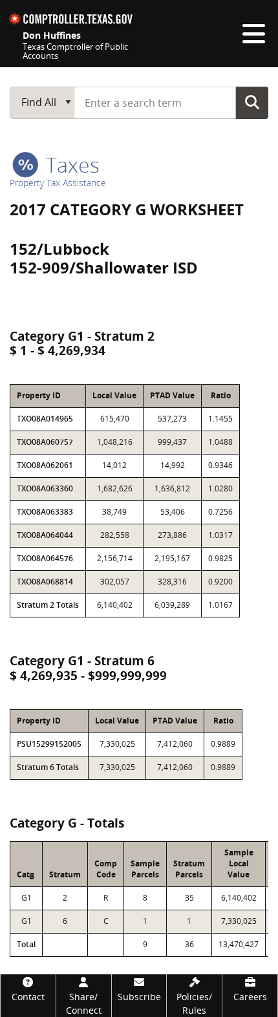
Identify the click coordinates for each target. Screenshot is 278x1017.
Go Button (252, 102)
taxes (70, 164)
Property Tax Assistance (58, 183)
